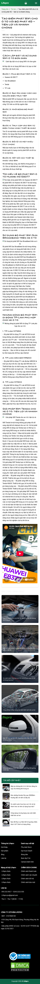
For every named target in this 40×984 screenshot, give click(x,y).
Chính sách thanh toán (28, 871)
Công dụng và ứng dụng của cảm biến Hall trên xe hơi (19, 710)
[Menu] (36, 3)
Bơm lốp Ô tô (25, 858)
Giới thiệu (4, 847)
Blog (2, 854)
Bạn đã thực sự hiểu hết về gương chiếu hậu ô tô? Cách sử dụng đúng (19, 739)
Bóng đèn (24, 854)
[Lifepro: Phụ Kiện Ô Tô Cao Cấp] (12, 3)
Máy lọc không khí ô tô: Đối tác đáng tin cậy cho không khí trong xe (19, 619)
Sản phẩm (4, 851)
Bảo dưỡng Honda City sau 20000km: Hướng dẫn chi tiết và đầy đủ (19, 649)
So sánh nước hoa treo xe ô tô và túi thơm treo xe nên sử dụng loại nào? (19, 679)
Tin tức (13, 9)
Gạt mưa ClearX (26, 851)
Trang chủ (5, 9)
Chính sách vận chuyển (29, 875)
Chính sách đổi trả (27, 879)
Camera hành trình (27, 862)
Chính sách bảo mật (28, 882)
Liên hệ (3, 858)
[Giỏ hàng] (26, 3)
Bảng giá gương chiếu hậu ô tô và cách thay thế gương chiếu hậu (19, 769)
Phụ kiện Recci (26, 847)
